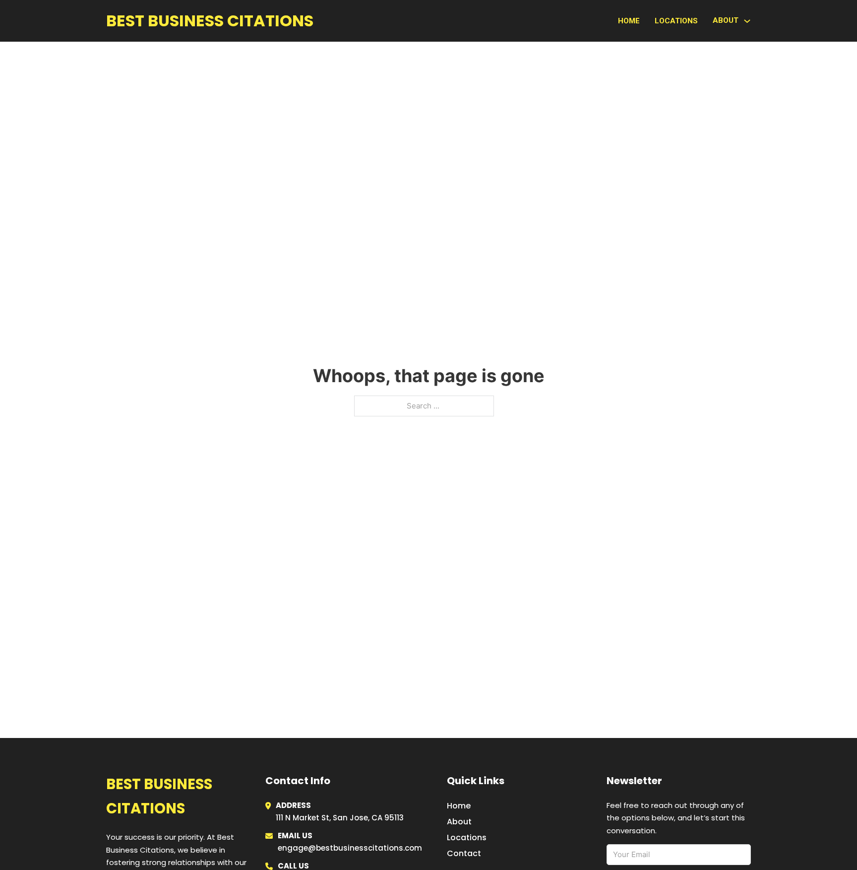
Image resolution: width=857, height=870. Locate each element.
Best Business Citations (209, 20)
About (459, 821)
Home (629, 20)
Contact (464, 853)
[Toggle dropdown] (747, 21)
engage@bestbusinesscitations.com (350, 848)
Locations (676, 20)
